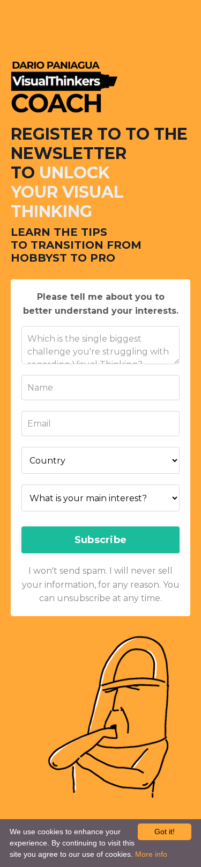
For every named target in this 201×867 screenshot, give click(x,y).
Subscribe (100, 540)
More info (151, 854)
